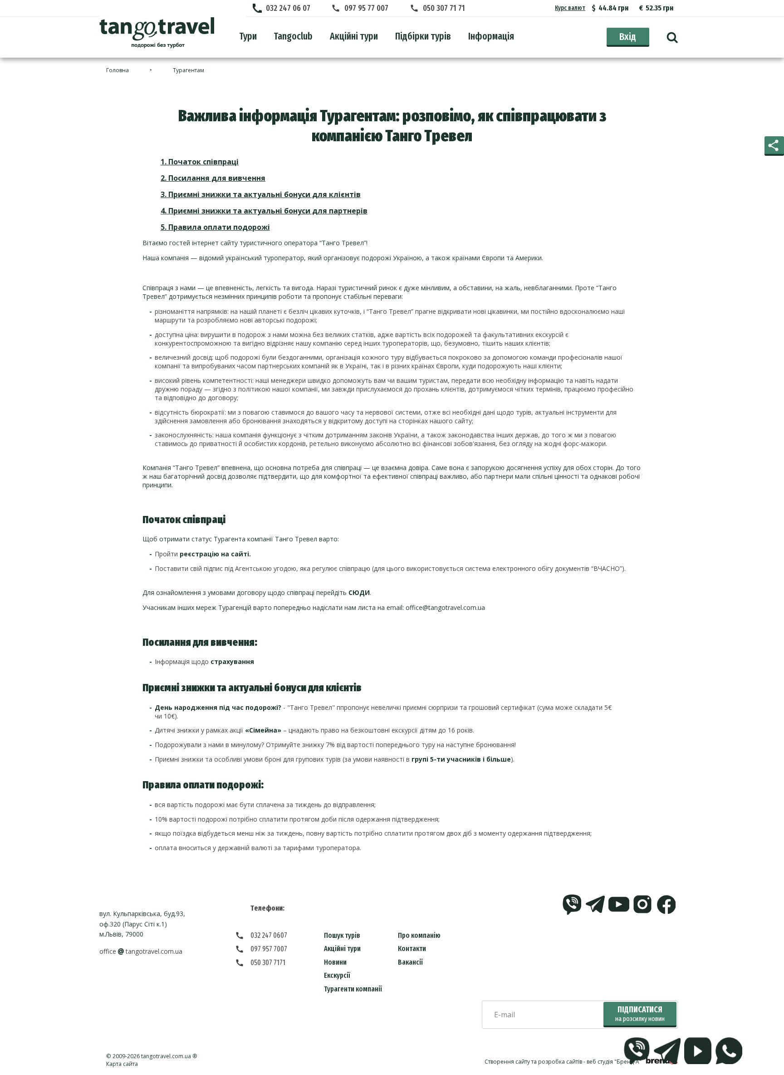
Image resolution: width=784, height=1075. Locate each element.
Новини (335, 962)
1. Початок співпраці (200, 162)
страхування (232, 661)
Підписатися (640, 1014)
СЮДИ (359, 592)
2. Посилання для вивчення (213, 178)
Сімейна (263, 730)
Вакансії (410, 962)
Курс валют (570, 8)
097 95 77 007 (366, 8)
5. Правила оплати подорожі (215, 227)
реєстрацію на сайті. (215, 554)
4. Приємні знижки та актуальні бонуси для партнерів (264, 211)
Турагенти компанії (353, 989)
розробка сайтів (560, 1061)
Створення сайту (507, 1061)
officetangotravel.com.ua (140, 951)
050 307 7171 (267, 962)
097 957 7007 (268, 949)
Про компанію (419, 935)
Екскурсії (337, 975)
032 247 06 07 (288, 8)
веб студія (600, 1061)
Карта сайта (122, 1064)
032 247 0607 (268, 935)
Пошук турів (342, 935)
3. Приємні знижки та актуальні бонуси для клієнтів (261, 194)
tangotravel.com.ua (166, 1056)
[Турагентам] (156, 33)
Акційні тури (342, 948)
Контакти (412, 948)
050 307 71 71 (444, 8)
